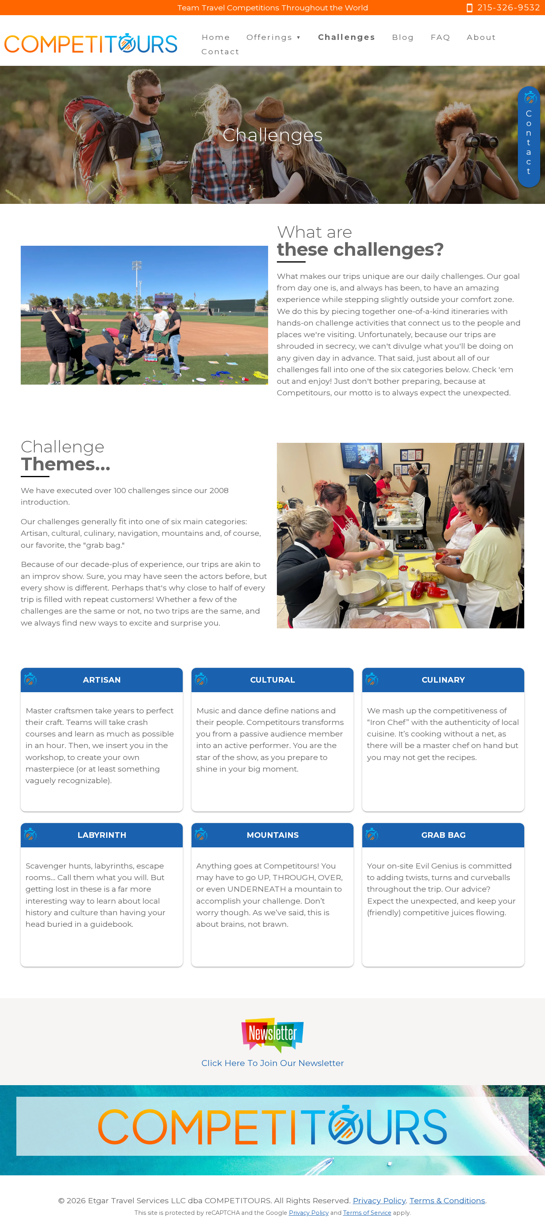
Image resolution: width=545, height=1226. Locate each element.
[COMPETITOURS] (90, 44)
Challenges (347, 37)
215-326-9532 (503, 7)
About (481, 37)
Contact (220, 51)
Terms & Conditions (447, 1200)
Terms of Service (367, 1212)
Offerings (274, 37)
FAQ (440, 37)
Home (216, 37)
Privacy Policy (379, 1200)
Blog (403, 37)
